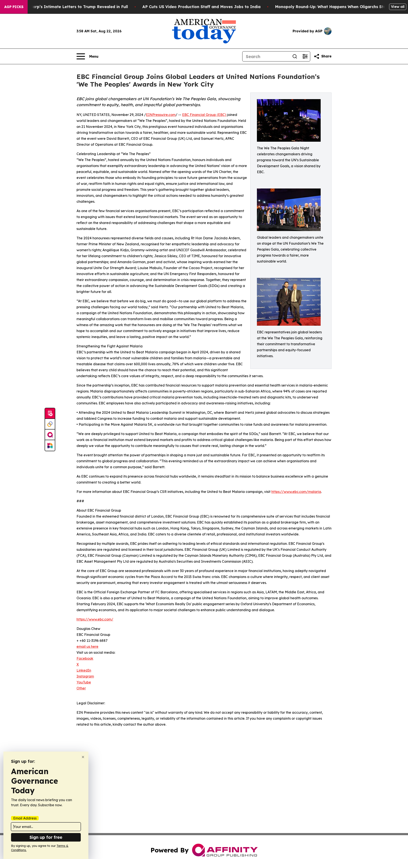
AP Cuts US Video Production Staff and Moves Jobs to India (201, 6)
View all (397, 6)
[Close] (83, 757)
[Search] (295, 56)
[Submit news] (50, 413)
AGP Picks (13, 7)
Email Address (25, 818)
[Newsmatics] (50, 445)
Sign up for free (46, 837)
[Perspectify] (50, 424)
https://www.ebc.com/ (94, 619)
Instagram (85, 676)
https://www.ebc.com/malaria (296, 491)
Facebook (84, 658)
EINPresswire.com (161, 115)
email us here (87, 646)
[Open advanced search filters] (305, 56)
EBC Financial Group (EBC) (204, 115)
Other (81, 688)
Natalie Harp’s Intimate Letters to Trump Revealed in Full (71, 6)
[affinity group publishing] (50, 435)
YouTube (83, 682)
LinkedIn (83, 670)
